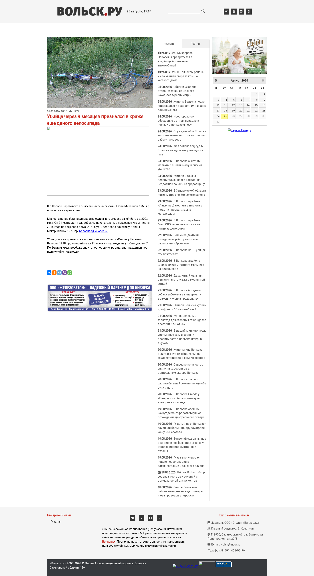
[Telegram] (59, 272)
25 (225, 116)
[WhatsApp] (69, 272)
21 (248, 110)
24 (218, 116)
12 (233, 105)
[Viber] (64, 272)
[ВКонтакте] (49, 272)
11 (225, 105)
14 (248, 105)
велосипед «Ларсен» (93, 231)
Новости (169, 43)
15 (256, 105)
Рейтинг (196, 43)
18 (225, 110)
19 (233, 110)
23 (263, 110)
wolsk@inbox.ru (230, 544)
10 (218, 105)
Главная (56, 521)
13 (240, 105)
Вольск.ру (109, 541)
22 (256, 110)
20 (240, 110)
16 (263, 105)
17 (218, 110)
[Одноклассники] (54, 272)
